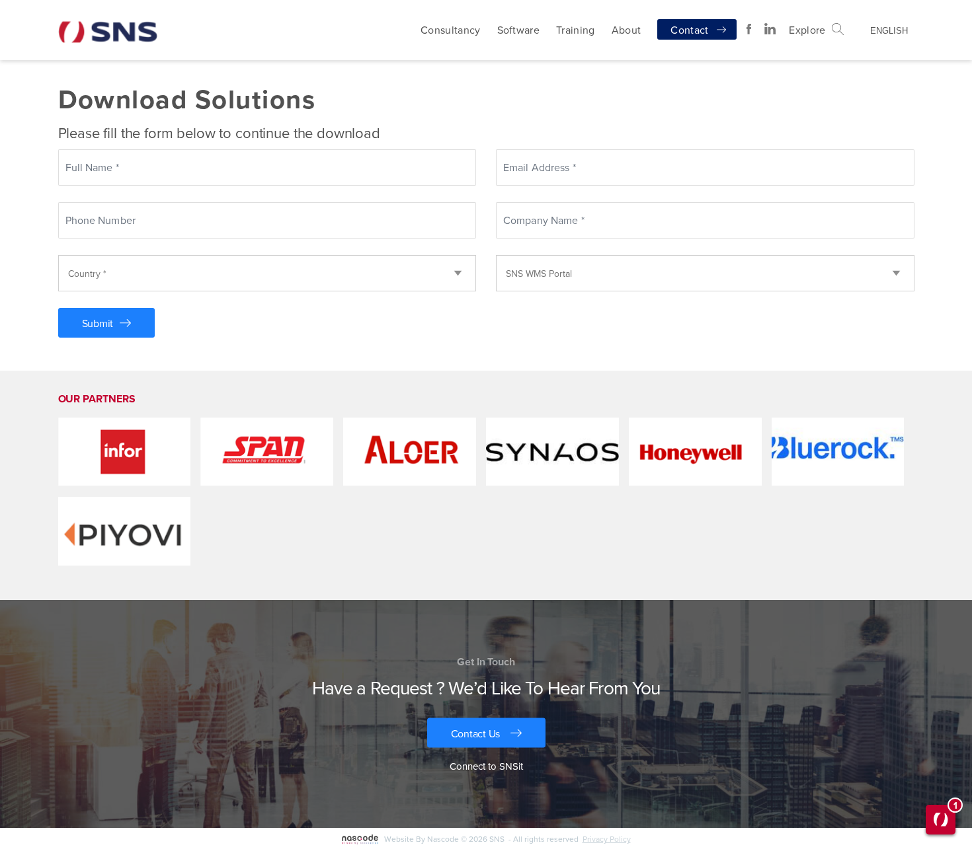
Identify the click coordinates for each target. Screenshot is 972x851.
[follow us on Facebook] (749, 29)
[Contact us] (486, 733)
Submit (98, 323)
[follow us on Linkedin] (770, 28)
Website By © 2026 (483, 838)
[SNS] (107, 23)
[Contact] (697, 29)
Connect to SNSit (486, 766)
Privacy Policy (607, 838)
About (626, 29)
